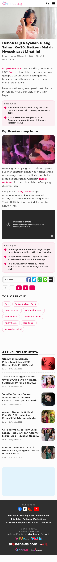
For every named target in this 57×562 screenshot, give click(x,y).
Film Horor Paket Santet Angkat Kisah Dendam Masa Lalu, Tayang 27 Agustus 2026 (29, 110)
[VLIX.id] (36, 538)
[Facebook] (20, 509)
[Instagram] (30, 509)
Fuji (11, 72)
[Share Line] (45, 279)
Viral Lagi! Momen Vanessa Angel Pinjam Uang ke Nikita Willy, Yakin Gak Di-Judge (29, 250)
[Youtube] (36, 509)
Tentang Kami (27, 515)
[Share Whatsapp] (39, 279)
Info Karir (46, 523)
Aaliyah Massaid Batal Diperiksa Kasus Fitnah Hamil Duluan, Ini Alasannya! (28, 258)
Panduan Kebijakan (16, 523)
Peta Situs (13, 515)
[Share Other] (51, 279)
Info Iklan (16, 519)
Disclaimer (33, 523)
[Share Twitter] (34, 279)
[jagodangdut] (36, 549)
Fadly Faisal (24, 191)
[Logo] (11, 3)
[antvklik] (44, 544)
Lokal (4, 56)
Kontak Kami (43, 515)
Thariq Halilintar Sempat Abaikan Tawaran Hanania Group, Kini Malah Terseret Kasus (27, 120)
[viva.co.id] (21, 538)
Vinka (11, 59)
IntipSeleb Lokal (12, 68)
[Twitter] (25, 509)
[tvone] (23, 544)
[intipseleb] (21, 549)
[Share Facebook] (28, 279)
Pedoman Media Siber (34, 519)
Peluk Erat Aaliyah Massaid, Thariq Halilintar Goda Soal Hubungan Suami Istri (28, 266)
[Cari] (47, 3)
